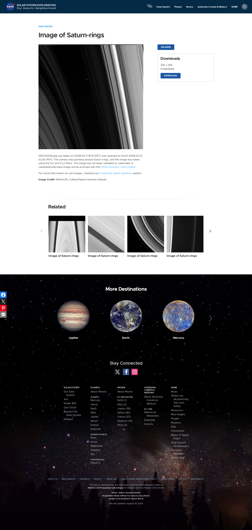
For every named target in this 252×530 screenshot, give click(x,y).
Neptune (96, 429)
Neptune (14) (124, 421)
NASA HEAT (178, 458)
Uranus (95, 425)
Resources (177, 410)
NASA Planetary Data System (118, 167)
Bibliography (69, 479)
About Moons (125, 392)
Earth (126, 338)
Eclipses (68, 419)
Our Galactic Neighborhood (36, 9)
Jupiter (73, 338)
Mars (93, 413)
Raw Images (45, 26)
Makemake (97, 446)
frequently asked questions (116, 173)
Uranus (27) (124, 417)
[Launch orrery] (150, 7)
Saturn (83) (123, 413)
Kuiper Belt (70, 403)
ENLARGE (166, 47)
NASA (11, 6)
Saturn (94, 421)
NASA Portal (167, 479)
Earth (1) (122, 400)
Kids (173, 427)
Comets (148, 424)
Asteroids (149, 420)
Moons (121, 387)
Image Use (111, 479)
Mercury (178, 338)
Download (170, 76)
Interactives (177, 431)
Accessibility (197, 479)
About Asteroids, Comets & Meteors (153, 400)
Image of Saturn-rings (64, 255)
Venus (94, 404)
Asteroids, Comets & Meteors (150, 390)
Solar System (71, 387)
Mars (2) (122, 404)
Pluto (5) (122, 425)
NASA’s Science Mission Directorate (145, 488)
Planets (95, 387)
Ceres (94, 442)
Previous (41, 231)
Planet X (95, 463)
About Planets (99, 392)
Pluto (93, 438)
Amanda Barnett (133, 493)
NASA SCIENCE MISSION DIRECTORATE (139, 479)
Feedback (85, 479)
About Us (53, 479)
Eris (93, 454)
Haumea (95, 450)
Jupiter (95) (124, 408)
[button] (234, 7)
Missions (176, 423)
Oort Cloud (70, 407)
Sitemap (182, 479)
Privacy (98, 479)
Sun (66, 399)
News (174, 392)
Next (210, 231)
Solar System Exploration (36, 4)
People (175, 418)
